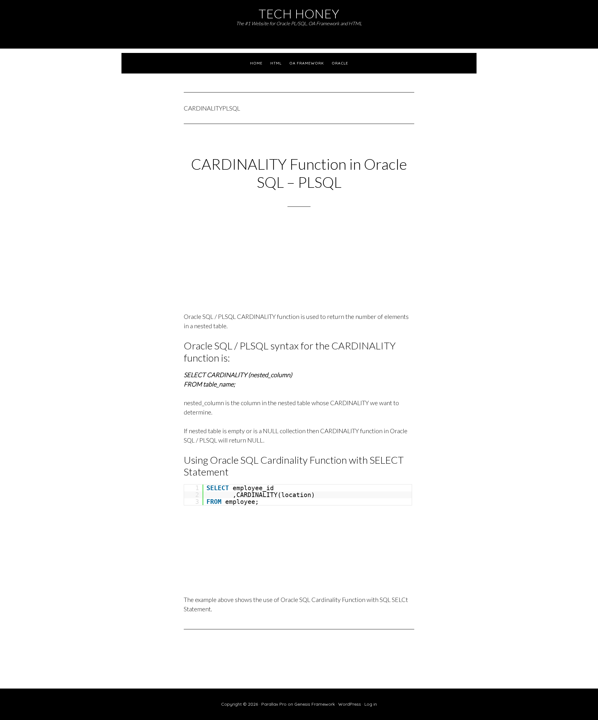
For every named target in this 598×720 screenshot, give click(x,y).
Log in (370, 704)
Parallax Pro (274, 704)
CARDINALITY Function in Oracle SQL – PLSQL (299, 173)
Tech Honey (299, 13)
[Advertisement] (299, 267)
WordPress (349, 704)
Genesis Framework (314, 704)
